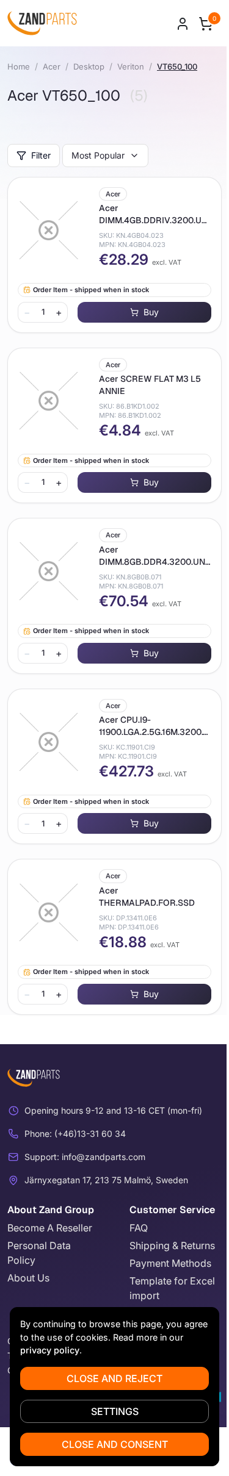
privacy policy (49, 1350)
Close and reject (114, 1378)
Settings (115, 1411)
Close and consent (115, 1444)
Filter (41, 155)
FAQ (138, 1228)
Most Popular (98, 155)
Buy (151, 312)
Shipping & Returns (172, 1245)
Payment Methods (170, 1263)
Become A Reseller (49, 1228)
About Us (28, 1278)
